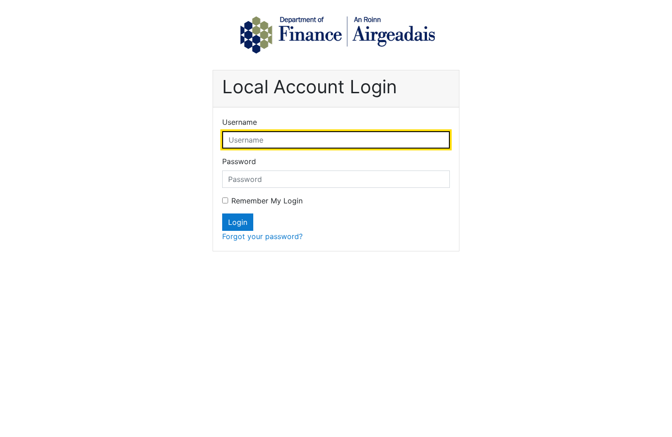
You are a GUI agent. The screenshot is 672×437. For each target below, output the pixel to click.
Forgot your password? (262, 236)
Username (239, 122)
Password (239, 161)
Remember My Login (267, 200)
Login (237, 222)
